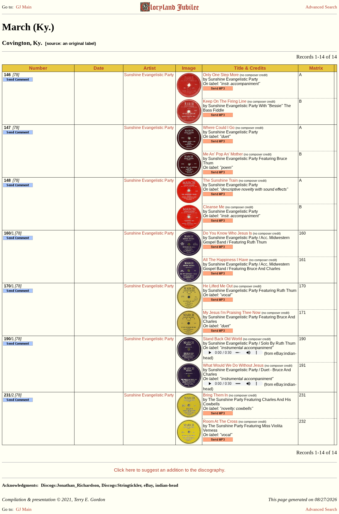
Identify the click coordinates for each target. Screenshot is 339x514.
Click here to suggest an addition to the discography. (169, 470)
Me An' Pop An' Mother (223, 154)
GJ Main (24, 6)
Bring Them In (215, 395)
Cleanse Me (213, 207)
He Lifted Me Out (218, 286)
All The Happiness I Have (225, 260)
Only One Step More (221, 75)
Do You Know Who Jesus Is (227, 233)
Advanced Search (321, 6)
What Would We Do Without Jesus (233, 365)
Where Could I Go (219, 127)
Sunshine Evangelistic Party (149, 75)
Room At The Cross (220, 421)
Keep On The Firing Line (224, 101)
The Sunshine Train (220, 180)
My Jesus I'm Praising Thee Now (232, 312)
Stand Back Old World (222, 339)
